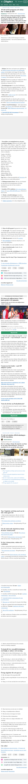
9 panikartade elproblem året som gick (10, 265)
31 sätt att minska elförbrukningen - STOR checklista (14, 263)
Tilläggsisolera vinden (7, 523)
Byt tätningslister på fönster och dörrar (11, 521)
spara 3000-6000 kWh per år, (14, 191)
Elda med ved (6, 602)
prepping (20, 238)
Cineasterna (22, 177)
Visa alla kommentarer (21, 280)
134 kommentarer (21, 13)
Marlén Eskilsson (8, 439)
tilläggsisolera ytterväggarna (15, 537)
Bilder (14, 4)
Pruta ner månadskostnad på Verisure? (16, 102)
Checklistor (12, 771)
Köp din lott (14, 332)
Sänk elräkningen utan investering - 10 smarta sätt (13, 748)
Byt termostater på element (8, 550)
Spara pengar (17, 7)
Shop (17, 4)
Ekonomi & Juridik (6, 7)
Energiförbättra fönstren (8, 533)
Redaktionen (4, 13)
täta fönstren (9, 106)
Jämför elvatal (11, 95)
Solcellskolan (7, 591)
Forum (10, 4)
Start (2, 4)
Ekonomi (12, 7)
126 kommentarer (16, 441)
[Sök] (16, 1)
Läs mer (14, 329)
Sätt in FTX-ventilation (8, 610)
